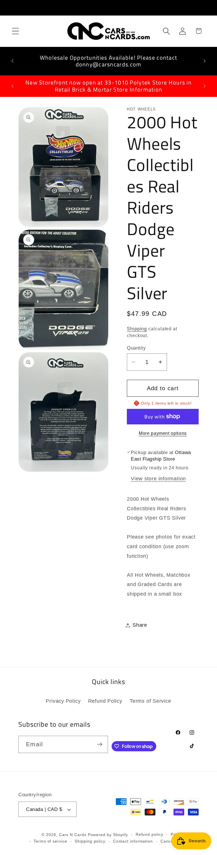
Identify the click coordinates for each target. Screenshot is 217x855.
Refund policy (149, 834)
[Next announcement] (204, 61)
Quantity (136, 348)
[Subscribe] (100, 744)
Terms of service (50, 841)
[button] (15, 31)
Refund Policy (105, 701)
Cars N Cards (72, 834)
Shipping (137, 328)
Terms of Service (150, 701)
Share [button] (140, 625)
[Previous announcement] (12, 61)
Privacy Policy (63, 701)
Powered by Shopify (108, 834)
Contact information (133, 841)
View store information (158, 478)
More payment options (163, 433)
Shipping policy (90, 841)
